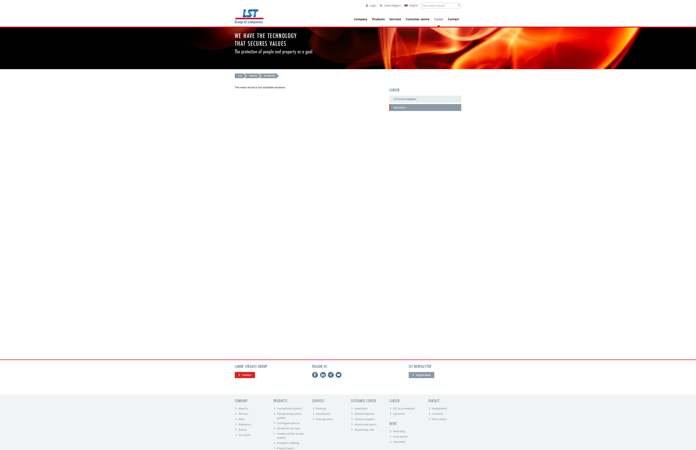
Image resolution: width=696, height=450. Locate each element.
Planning (321, 408)
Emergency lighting (288, 443)
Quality (243, 429)
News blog (399, 431)
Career (438, 19)
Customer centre (417, 19)
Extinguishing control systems (289, 416)
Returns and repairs (365, 424)
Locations (437, 414)
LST (240, 75)
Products (378, 19)
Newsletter (399, 442)
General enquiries (364, 414)
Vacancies (269, 75)
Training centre (324, 419)
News (242, 419)
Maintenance (323, 414)
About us (243, 408)
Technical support (365, 419)
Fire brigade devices (288, 423)
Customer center (363, 401)
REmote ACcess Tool (288, 428)
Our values (244, 435)
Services (395, 19)
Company (360, 19)
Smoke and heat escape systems (290, 436)
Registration (423, 375)
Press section (400, 436)
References (245, 424)
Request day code (364, 429)
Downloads (361, 408)
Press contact (439, 419)
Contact (453, 19)
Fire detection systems (289, 408)
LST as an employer (405, 99)
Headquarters (439, 408)
